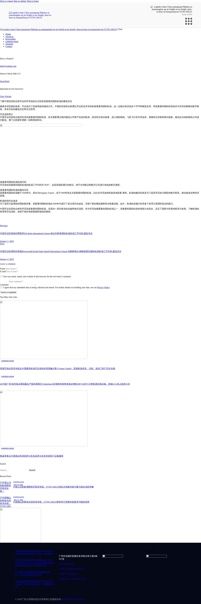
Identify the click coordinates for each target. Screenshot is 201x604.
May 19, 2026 (18, 485)
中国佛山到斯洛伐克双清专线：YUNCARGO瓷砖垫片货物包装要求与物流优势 (51, 502)
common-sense (7, 361)
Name (2, 269)
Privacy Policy (103, 287)
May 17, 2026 (18, 500)
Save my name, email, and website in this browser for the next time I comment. (37, 276)
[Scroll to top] (193, 589)
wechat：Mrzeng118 (68, 574)
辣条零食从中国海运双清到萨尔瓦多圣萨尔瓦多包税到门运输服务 (31, 456)
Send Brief (4, 81)
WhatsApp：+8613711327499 (72, 579)
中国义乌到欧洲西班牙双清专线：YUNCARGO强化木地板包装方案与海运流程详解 (53, 487)
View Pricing (5, 96)
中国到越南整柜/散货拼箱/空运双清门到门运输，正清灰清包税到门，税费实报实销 (34, 584)
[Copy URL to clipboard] (26, 221)
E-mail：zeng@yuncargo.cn (71, 569)
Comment (4, 285)
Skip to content (6, 1)
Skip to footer (33, 1)
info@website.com (8, 66)
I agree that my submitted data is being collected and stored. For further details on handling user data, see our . (56, 287)
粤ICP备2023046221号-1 (73, 599)
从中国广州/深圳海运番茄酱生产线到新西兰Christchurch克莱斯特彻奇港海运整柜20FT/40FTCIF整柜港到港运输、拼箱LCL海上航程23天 (65, 384)
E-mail (3, 271)
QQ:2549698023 (66, 564)
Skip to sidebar (20, 1)
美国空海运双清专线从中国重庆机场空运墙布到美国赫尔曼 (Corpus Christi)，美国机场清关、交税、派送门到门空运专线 (57, 368)
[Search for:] (14, 470)
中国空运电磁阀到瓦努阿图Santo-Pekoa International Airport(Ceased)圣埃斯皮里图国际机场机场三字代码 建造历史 (34, 563)
